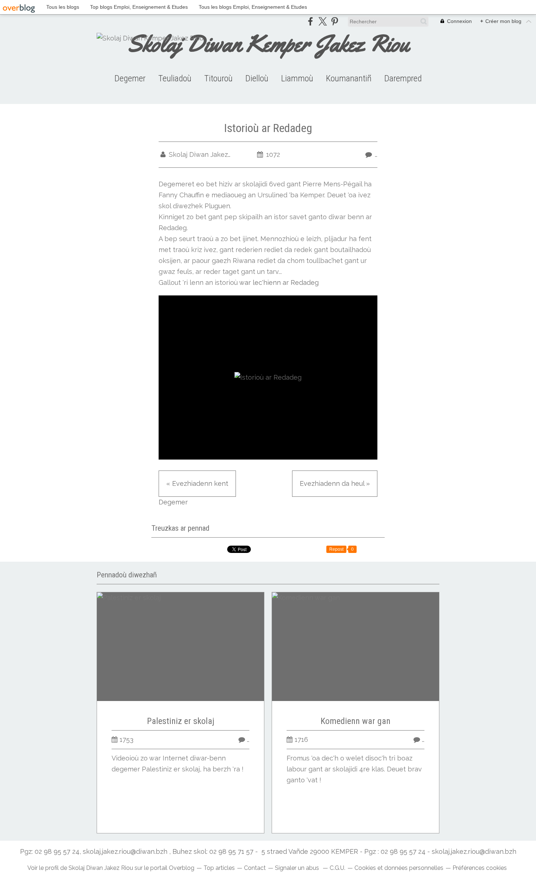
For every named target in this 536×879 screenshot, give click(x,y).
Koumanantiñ (349, 78)
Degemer (129, 78)
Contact (255, 867)
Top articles (219, 867)
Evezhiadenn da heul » (335, 483)
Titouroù (218, 78)
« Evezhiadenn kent (197, 483)
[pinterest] (334, 21)
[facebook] (310, 21)
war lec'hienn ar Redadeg (279, 282)
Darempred (403, 78)
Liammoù (297, 78)
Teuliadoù (174, 78)
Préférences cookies (480, 867)
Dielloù (256, 78)
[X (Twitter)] (322, 21)
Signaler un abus (298, 867)
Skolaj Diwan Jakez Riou (101, 867)
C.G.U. (337, 867)
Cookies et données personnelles (398, 867)
